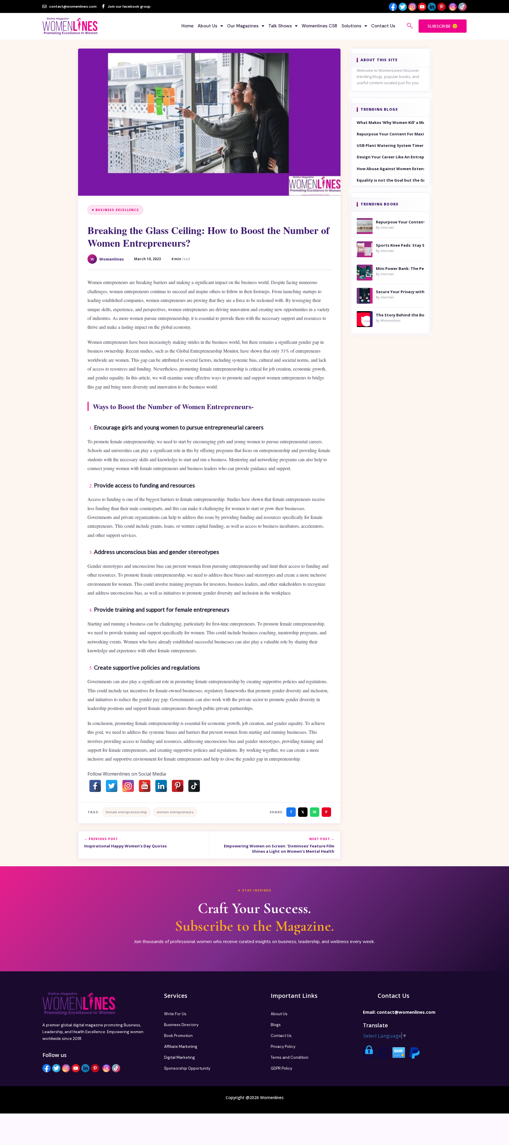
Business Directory (181, 1024)
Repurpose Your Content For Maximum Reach (390, 134)
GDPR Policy (281, 1068)
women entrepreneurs (175, 812)
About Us (207, 26)
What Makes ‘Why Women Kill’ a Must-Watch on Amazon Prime (390, 122)
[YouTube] (144, 786)
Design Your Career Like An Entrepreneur (390, 157)
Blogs (276, 1024)
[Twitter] (111, 786)
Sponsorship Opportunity (187, 1068)
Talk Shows (280, 26)
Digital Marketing (179, 1057)
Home (187, 26)
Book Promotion (178, 1035)
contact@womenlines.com (406, 1012)
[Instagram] (128, 786)
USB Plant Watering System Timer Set (390, 145)
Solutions (351, 26)
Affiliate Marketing (180, 1046)
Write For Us (175, 1013)
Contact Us (383, 26)
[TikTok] (194, 786)
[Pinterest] (177, 786)
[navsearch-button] (409, 26)
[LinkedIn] (161, 786)
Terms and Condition (289, 1057)
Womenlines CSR (319, 26)
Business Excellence (117, 210)
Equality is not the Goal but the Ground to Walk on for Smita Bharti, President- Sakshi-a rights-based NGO (390, 180)
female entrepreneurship (126, 812)
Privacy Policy (283, 1046)
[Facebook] (95, 786)
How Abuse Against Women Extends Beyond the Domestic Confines (390, 168)
